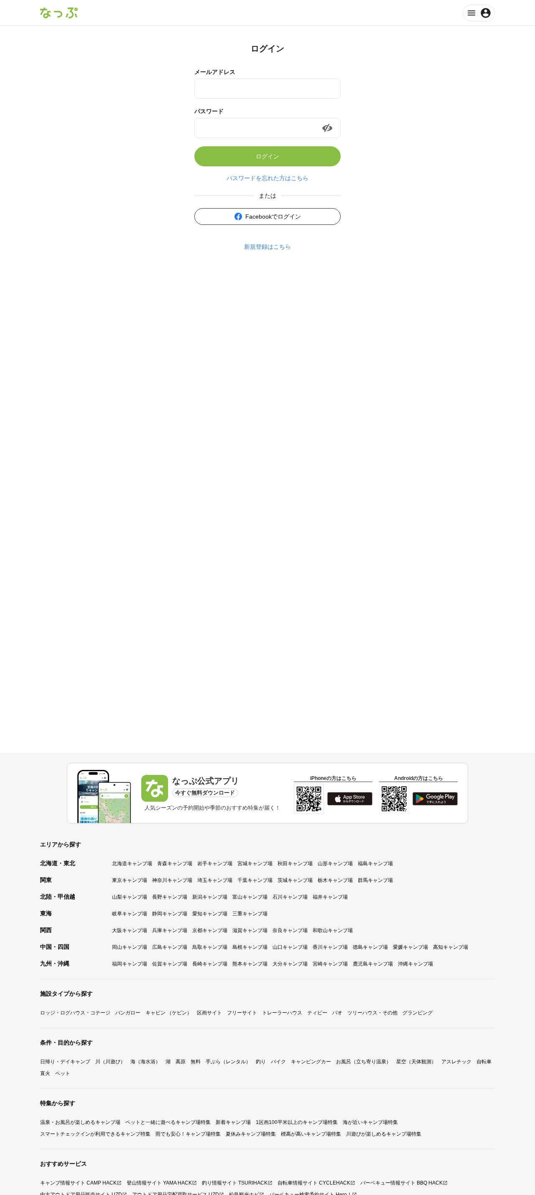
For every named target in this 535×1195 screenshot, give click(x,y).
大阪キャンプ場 (129, 930)
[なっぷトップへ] (59, 13)
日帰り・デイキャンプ (65, 1062)
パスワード (209, 111)
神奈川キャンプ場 (172, 880)
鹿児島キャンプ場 (373, 964)
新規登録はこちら (267, 246)
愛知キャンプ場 (209, 914)
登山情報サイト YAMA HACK (159, 1183)
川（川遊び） (110, 1062)
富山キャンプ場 (250, 897)
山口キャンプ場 (290, 947)
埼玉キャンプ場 (214, 880)
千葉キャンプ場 (255, 880)
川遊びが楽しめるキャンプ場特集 (383, 1134)
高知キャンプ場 (450, 947)
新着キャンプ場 (233, 1122)
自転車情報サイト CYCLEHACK (314, 1183)
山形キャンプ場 (335, 863)
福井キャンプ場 (330, 897)
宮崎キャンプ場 (330, 964)
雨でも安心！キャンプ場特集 (188, 1134)
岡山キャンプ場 (129, 947)
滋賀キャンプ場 (250, 930)
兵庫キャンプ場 (169, 930)
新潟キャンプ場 (209, 897)
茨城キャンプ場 (295, 880)
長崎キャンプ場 (209, 964)
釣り (261, 1062)
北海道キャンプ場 (132, 863)
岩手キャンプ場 (214, 863)
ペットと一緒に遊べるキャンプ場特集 (168, 1122)
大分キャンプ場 (290, 964)
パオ (337, 1013)
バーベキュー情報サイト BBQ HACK (401, 1183)
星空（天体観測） (416, 1062)
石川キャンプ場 (290, 897)
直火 (45, 1073)
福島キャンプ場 (375, 863)
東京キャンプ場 (129, 880)
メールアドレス (214, 72)
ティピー (317, 1013)
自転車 (484, 1062)
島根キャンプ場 (250, 947)
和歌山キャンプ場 (333, 930)
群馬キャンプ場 (375, 880)
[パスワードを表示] (327, 128)
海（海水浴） (145, 1062)
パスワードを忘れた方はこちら (267, 178)
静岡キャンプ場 (169, 914)
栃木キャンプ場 (335, 880)
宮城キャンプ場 (255, 863)
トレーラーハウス (282, 1013)
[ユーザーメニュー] (479, 13)
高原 (181, 1062)
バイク (278, 1062)
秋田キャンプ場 (295, 863)
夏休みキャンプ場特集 (251, 1134)
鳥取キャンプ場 (209, 947)
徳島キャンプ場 (370, 947)
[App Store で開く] (349, 798)
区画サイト (209, 1013)
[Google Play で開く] (435, 798)
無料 (196, 1062)
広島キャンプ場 (169, 947)
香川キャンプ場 (330, 947)
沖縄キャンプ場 (415, 964)
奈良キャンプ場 (290, 930)
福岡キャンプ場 (129, 964)
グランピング (418, 1013)
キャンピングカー (311, 1062)
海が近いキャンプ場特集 (370, 1122)
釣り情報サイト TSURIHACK (235, 1183)
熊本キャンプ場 (250, 964)
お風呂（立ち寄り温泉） (363, 1062)
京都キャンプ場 (209, 930)
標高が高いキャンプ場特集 (311, 1134)
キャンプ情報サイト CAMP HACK (78, 1183)
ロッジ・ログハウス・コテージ (75, 1013)
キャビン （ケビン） (168, 1013)
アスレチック (456, 1062)
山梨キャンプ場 (129, 897)
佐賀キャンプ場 (169, 964)
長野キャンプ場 (169, 897)
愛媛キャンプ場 (410, 947)
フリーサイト (242, 1013)
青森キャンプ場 (174, 863)
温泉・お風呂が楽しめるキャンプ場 (80, 1122)
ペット (62, 1073)
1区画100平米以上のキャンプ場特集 (297, 1122)
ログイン (267, 156)
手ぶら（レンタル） (228, 1062)
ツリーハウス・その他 (372, 1013)
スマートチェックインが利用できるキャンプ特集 (95, 1134)
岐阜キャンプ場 (129, 914)
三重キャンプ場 (250, 914)
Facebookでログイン (273, 216)
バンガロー (127, 1013)
